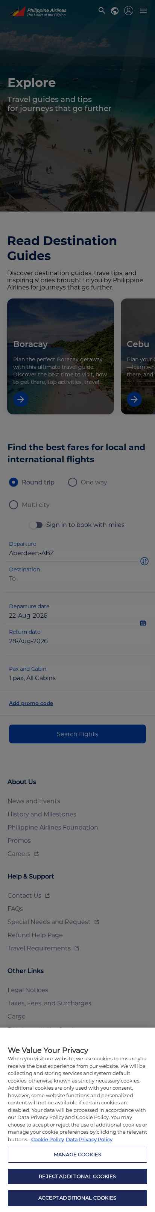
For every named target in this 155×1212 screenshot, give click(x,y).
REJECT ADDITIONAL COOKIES (77, 1176)
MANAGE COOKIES (77, 1154)
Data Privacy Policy (89, 1139)
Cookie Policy (47, 1139)
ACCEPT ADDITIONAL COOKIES (77, 1198)
